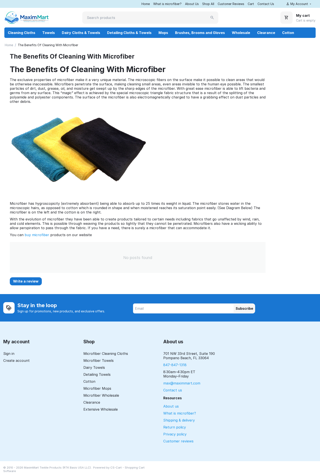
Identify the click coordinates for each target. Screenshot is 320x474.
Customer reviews (178, 441)
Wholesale (241, 32)
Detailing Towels (97, 374)
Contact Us (266, 4)
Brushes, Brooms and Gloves (200, 32)
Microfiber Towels (98, 360)
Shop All (208, 4)
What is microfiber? (167, 4)
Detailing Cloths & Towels (129, 32)
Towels (48, 32)
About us (171, 406)
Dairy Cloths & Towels (81, 32)
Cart (251, 4)
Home (145, 4)
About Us (192, 4)
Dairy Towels (94, 367)
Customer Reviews (231, 4)
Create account (16, 360)
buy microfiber (37, 235)
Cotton (288, 32)
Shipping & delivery (179, 420)
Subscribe (244, 308)
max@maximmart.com (181, 383)
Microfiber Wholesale (101, 395)
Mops (163, 32)
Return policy (174, 427)
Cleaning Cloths (21, 32)
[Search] (212, 17)
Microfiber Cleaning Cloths (105, 353)
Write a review (26, 281)
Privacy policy (175, 434)
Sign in (8, 353)
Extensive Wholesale (100, 409)
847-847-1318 (175, 365)
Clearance (266, 32)
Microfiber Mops (97, 388)
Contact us (172, 390)
